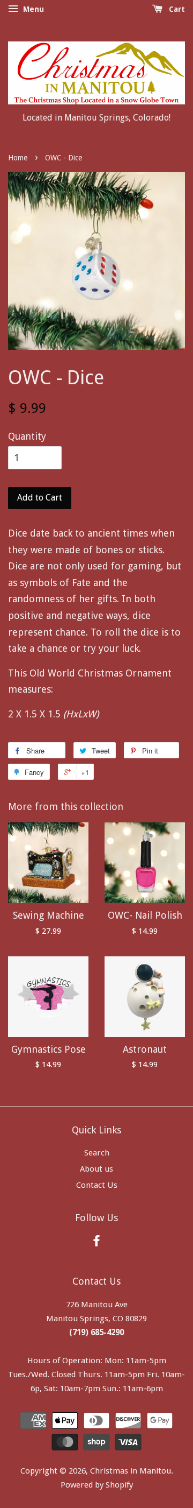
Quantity (27, 436)
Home (17, 157)
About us (96, 1169)
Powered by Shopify (97, 1485)
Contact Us (96, 1185)
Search (96, 1153)
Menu (32, 9)
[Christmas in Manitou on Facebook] (96, 1243)
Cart (176, 9)
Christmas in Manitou (130, 1471)
